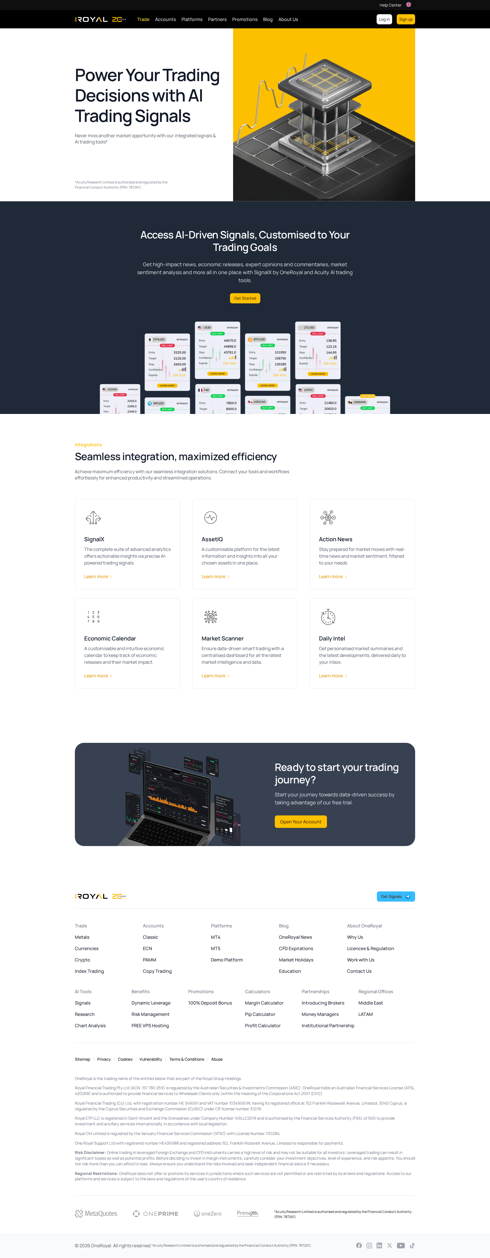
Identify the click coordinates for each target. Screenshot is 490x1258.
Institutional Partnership (328, 1025)
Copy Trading (157, 971)
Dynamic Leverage (151, 1003)
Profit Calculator (263, 1025)
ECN (147, 948)
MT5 (215, 948)
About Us (288, 19)
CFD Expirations (296, 948)
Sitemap (82, 1059)
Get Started (245, 298)
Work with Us (360, 960)
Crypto (82, 960)
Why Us (355, 937)
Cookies (125, 1059)
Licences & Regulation (370, 948)
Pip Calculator (260, 1014)
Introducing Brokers (323, 1003)
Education (290, 971)
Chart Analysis (90, 1025)
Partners (217, 19)
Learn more (96, 576)
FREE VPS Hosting (150, 1025)
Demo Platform (227, 960)
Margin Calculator (264, 1003)
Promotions (244, 19)
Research (85, 1014)
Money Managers (320, 1014)
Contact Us (359, 971)
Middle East (370, 1003)
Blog (268, 19)
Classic (150, 937)
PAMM (149, 960)
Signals (82, 1003)
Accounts (165, 19)
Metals (82, 937)
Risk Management (151, 1014)
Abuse (217, 1059)
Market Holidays (296, 960)
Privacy (104, 1059)
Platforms (191, 19)
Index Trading (89, 971)
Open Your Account (301, 822)
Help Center (391, 5)
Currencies (86, 948)
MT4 (216, 937)
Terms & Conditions (186, 1059)
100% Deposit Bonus (210, 1003)
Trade (143, 19)
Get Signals (391, 896)
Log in (384, 19)
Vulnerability (151, 1059)
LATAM (365, 1014)
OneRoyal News (295, 937)
